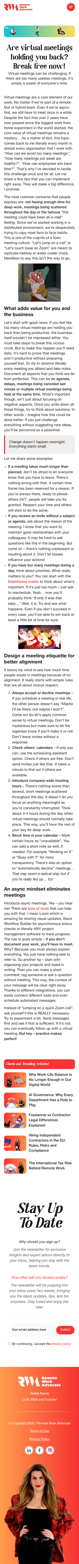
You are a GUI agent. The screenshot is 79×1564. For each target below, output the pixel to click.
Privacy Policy (39, 1439)
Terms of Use (39, 1431)
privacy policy (61, 1344)
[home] (18, 7)
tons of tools (38, 908)
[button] (71, 7)
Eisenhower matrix (23, 581)
